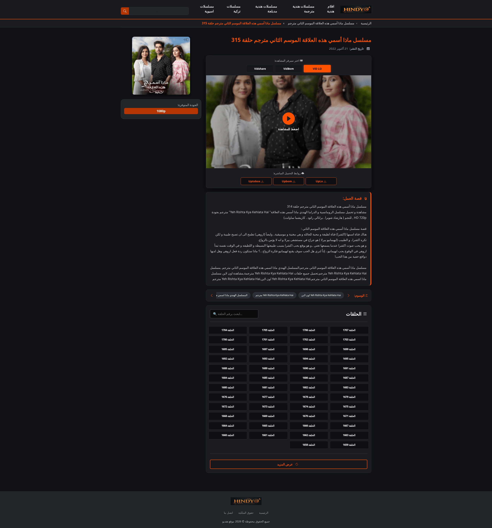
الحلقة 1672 (228, 406)
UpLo (320, 181)
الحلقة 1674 (309, 406)
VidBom (288, 68)
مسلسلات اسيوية (207, 8)
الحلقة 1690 (309, 368)
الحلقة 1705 (268, 330)
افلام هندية (330, 8)
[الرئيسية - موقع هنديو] (355, 9)
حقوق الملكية (246, 512)
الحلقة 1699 (349, 349)
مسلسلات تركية (233, 8)
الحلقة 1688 (228, 368)
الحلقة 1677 (268, 397)
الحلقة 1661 (268, 435)
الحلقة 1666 (309, 425)
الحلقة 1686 (309, 377)
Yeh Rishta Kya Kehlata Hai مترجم (274, 295)
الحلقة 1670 (309, 416)
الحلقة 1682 (309, 387)
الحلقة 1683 (349, 387)
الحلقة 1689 (268, 368)
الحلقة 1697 (268, 349)
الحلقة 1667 (349, 425)
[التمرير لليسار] (211, 295)
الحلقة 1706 (309, 330)
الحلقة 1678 (309, 397)
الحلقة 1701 (268, 339)
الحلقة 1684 (228, 377)
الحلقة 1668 (228, 416)
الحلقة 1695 (228, 349)
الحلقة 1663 (349, 435)
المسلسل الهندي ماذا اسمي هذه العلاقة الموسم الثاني (218, 295)
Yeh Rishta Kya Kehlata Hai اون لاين (321, 295)
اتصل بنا (228, 512)
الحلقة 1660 (228, 435)
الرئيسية (263, 512)
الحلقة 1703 (349, 339)
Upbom (287, 181)
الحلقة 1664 (228, 425)
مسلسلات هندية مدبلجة (266, 8)
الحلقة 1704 (228, 330)
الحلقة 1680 (228, 387)
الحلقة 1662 (309, 435)
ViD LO (317, 68)
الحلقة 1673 (268, 406)
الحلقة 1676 (228, 397)
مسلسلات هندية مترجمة (303, 8)
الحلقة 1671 (349, 416)
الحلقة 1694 (309, 358)
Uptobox (254, 181)
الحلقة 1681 (268, 387)
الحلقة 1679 (349, 397)
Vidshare (260, 68)
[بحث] (125, 11)
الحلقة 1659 (349, 445)
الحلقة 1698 (309, 349)
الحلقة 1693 (268, 358)
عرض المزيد (285, 464)
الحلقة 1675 (349, 406)
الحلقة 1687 (349, 377)
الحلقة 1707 (349, 330)
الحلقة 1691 (349, 368)
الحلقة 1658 (309, 445)
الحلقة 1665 (268, 425)
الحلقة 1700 (228, 339)
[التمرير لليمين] (348, 295)
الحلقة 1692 (228, 358)
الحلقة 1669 (268, 416)
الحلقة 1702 (309, 339)
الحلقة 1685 (268, 377)
